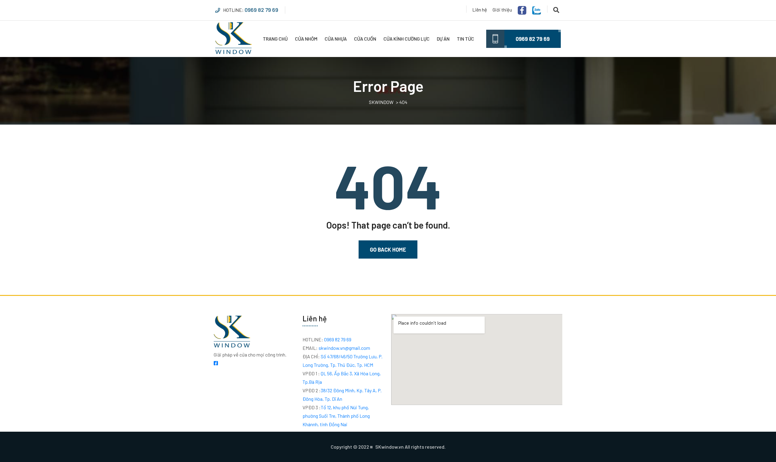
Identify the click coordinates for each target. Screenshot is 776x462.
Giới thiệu (502, 9)
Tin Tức (465, 39)
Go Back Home (388, 249)
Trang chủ (275, 39)
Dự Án (443, 39)
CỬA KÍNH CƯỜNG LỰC (406, 39)
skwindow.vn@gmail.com (336, 348)
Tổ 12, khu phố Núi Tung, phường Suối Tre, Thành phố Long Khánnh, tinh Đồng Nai (336, 415)
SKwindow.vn (389, 446)
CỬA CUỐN (365, 39)
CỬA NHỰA (336, 39)
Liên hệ (479, 9)
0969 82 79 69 (261, 9)
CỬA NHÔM (306, 39)
